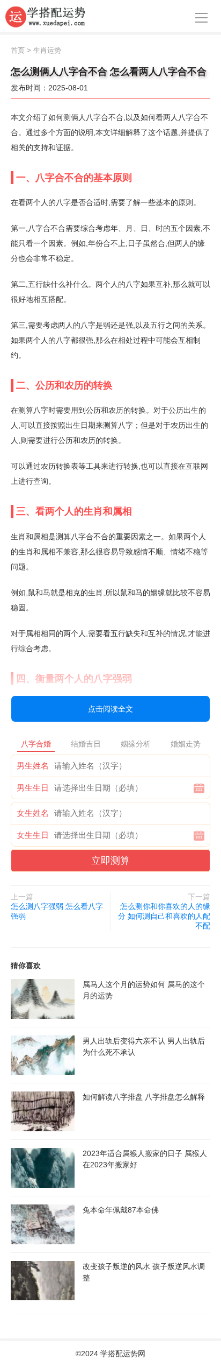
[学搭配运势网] (45, 16)
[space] (43, 999)
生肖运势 (47, 50)
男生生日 (33, 787)
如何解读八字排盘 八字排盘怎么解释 (144, 1097)
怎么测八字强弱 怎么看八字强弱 (57, 911)
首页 (18, 50)
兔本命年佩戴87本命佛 (121, 1210)
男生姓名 (33, 765)
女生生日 (33, 835)
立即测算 (110, 860)
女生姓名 (33, 813)
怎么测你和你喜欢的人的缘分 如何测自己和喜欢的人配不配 (164, 916)
